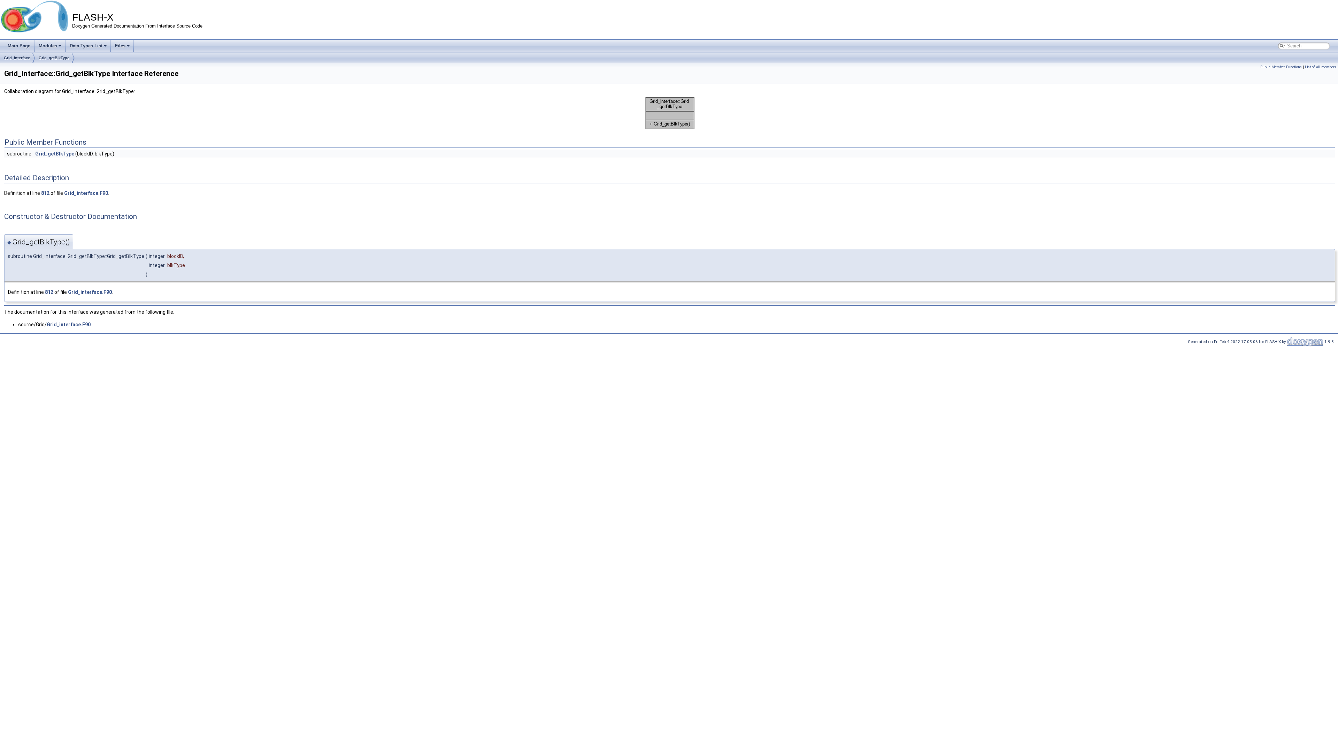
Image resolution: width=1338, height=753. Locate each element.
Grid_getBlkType (54, 58)
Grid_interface (17, 58)
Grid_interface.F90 (86, 193)
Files (120, 45)
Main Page (19, 45)
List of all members (1320, 67)
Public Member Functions (1281, 67)
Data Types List (86, 45)
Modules (48, 45)
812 (45, 193)
